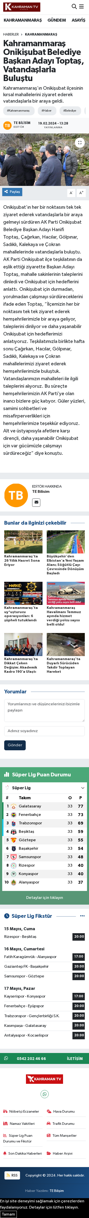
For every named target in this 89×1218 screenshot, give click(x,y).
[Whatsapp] (45, 1094)
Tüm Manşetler (64, 1135)
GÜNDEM (56, 20)
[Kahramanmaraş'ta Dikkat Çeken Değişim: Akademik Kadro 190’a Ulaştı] (23, 644)
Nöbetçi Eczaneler (24, 1111)
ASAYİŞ (78, 20)
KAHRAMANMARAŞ (23, 20)
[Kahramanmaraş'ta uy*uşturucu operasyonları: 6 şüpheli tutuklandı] (23, 593)
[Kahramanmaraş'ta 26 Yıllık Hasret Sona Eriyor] (23, 542)
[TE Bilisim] (16, 495)
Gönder (15, 745)
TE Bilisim (40, 492)
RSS (14, 1175)
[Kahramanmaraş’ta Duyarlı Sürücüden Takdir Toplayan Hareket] (66, 644)
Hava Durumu (64, 1111)
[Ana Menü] (81, 7)
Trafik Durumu (63, 1124)
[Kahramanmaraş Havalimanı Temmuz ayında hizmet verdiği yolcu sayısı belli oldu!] (66, 593)
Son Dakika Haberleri (25, 1153)
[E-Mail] (36, 503)
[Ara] (74, 7)
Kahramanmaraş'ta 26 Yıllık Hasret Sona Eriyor (22, 561)
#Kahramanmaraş (18, 110)
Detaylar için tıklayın (44, 898)
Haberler (11, 34)
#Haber (46, 110)
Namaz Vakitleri (22, 1124)
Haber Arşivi (62, 1153)
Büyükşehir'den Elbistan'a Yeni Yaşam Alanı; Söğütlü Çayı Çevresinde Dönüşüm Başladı (65, 565)
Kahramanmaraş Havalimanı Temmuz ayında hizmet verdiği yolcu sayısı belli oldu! (64, 616)
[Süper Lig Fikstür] (82, 916)
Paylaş (15, 192)
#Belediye (69, 110)
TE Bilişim (56, 1191)
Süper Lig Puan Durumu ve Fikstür (18, 1138)
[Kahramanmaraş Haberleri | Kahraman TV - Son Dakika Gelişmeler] (21, 7)
